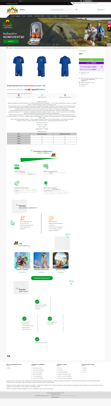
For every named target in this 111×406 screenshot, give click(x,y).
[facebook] (7, 356)
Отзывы (55, 16)
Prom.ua (62, 393)
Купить (91, 59)
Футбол (39, 48)
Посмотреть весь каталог (42, 278)
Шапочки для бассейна (38, 370)
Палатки (60, 368)
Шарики (85, 370)
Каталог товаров (15, 16)
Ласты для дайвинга (37, 376)
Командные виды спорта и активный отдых (25, 48)
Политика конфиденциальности (68, 395)
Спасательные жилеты (38, 378)
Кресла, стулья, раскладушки (65, 376)
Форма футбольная (47, 48)
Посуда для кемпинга (63, 372)
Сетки (84, 372)
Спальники (60, 370)
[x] (9, 356)
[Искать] (76, 9)
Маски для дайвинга (37, 374)
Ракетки (85, 368)
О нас (23, 16)
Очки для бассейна (37, 368)
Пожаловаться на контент (54, 395)
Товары (10, 48)
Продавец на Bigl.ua (55, 394)
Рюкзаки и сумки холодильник (65, 378)
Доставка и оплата (39, 16)
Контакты (29, 16)
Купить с (89, 63)
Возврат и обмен (63, 16)
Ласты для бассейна (37, 372)
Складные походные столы (64, 374)
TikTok (9, 368)
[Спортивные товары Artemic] (12, 9)
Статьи (48, 16)
